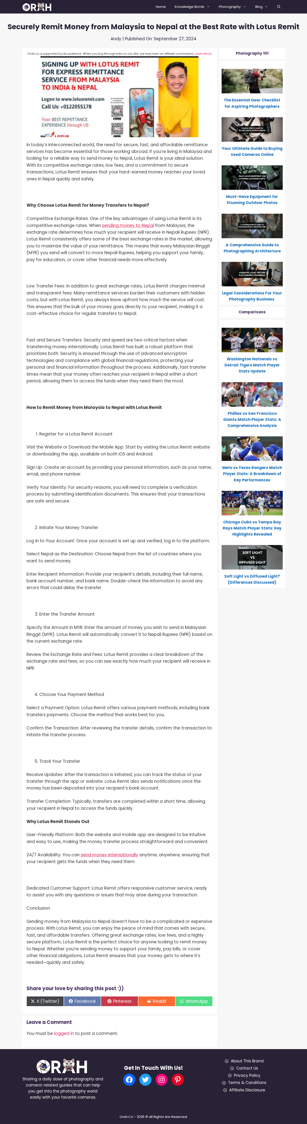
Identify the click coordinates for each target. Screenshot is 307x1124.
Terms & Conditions (247, 1082)
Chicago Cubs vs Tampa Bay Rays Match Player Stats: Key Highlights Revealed (252, 528)
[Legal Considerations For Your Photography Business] (252, 283)
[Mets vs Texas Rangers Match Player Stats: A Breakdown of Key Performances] (252, 457)
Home (161, 6)
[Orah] (38, 6)
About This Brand (247, 1061)
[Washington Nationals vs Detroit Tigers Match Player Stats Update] (252, 349)
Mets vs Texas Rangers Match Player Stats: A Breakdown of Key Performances (252, 473)
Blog (259, 6)
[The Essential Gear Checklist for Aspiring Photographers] (252, 90)
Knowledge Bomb (189, 6)
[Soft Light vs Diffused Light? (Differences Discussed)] (252, 566)
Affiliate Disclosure (247, 1090)
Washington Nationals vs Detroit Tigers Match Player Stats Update (252, 365)
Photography (230, 6)
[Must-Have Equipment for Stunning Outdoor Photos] (252, 186)
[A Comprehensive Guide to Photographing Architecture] (252, 235)
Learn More (203, 54)
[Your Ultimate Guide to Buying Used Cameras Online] (252, 138)
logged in (64, 1033)
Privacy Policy (247, 1075)
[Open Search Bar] (279, 6)
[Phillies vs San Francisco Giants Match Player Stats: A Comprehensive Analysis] (252, 403)
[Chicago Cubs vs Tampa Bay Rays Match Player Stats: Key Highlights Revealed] (252, 512)
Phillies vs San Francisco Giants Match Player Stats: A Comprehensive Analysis (252, 419)
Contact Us (247, 1068)
